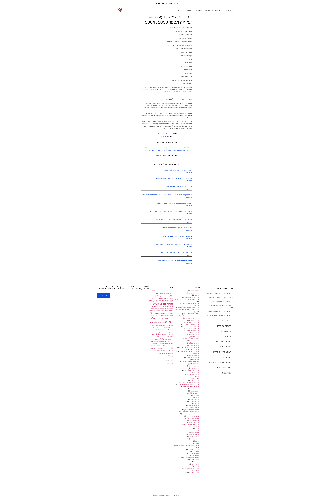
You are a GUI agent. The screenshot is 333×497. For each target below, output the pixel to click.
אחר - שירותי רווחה (169, 133)
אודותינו (189, 10)
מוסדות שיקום (195, 401)
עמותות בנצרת (164, 332)
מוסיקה (197, 403)
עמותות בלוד (160, 325)
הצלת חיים (195, 378)
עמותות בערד (163, 336)
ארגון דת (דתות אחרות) (192, 339)
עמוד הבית (229, 10)
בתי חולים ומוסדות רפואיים (191, 362)
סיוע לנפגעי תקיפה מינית (191, 424)
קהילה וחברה (195, 439)
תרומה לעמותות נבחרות (213, 10)
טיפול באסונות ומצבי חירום (191, 387)
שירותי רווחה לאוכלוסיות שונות (190, 458)
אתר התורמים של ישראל (166, 3)
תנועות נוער (195, 470)
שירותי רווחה (159, 133)
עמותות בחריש (169, 315)
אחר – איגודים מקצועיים (192, 297)
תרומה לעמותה (224, 346)
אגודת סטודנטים (194, 293)
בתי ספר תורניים (194, 366)
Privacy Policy (169, 363)
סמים (197, 428)
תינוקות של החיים (223, 326)
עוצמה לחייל (226, 320)
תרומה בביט (186, 121)
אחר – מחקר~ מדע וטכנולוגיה (190, 316)
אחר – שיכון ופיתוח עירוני (191, 326)
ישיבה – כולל (195, 393)
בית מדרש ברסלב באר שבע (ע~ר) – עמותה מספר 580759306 (174, 244)
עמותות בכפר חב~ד (159, 322)
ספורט (197, 430)
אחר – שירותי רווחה (193, 328)
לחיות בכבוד (226, 331)
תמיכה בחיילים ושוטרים (192, 468)
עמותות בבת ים (168, 306)
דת (198, 372)
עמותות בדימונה (169, 308)
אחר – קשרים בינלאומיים (191, 324)
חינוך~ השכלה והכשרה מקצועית (189, 385)
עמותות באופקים (160, 291)
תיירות (197, 466)
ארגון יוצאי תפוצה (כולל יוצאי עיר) (189, 347)
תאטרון (197, 462)
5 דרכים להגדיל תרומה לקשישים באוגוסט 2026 (220, 297)
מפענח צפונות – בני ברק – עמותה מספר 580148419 (177, 228)
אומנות (197, 295)
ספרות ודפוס (195, 433)
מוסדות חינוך (195, 399)
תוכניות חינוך (195, 464)
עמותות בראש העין (163, 343)
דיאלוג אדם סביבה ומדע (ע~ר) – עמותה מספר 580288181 (175, 261)
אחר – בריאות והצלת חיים (191, 303)
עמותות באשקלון (162, 296)
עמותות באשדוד (165, 136)
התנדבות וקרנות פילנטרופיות (190, 383)
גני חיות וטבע (195, 368)
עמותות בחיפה (158, 313)
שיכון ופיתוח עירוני (193, 453)
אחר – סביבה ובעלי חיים (191, 318)
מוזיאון (197, 397)
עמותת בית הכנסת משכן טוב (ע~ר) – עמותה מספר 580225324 (174, 203)
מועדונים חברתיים (193, 405)
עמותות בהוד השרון (159, 308)
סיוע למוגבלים (194, 420)
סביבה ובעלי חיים (193, 418)
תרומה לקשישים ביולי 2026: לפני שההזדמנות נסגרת (219, 315)
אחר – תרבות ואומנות (192, 330)
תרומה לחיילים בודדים (222, 352)
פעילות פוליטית (194, 437)
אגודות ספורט (195, 291)
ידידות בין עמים (194, 389)
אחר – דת (196, 305)
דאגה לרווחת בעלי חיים (192, 370)
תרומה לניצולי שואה (223, 341)
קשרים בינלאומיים (193, 449)
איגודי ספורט (195, 332)
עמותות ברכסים (164, 348)
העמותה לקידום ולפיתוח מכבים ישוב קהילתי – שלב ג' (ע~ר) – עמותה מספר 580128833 (167, 195)
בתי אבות (196, 360)
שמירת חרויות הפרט (193, 460)
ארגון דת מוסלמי (194, 343)
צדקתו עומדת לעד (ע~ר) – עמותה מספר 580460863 (177, 236)
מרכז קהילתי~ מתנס (193, 416)
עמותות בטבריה (160, 315)
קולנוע (197, 441)
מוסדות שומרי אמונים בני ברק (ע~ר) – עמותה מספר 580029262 (173, 178)
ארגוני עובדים (195, 353)
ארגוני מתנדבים (194, 349)
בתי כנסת (196, 364)
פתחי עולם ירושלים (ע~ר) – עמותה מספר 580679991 (176, 252)
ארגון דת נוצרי (195, 345)
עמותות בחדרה (159, 310)
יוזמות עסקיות (195, 391)
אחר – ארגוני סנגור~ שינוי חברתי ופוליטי (187, 299)
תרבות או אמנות (194, 472)
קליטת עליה (195, 443)
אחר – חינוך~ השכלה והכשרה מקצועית (187, 310)
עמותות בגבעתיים (157, 306)
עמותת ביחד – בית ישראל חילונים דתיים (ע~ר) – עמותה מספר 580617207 (171, 211)
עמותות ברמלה (155, 348)
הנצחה (197, 376)
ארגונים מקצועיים (194, 355)
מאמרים (199, 10)
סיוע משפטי (195, 426)
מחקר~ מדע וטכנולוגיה (192, 410)
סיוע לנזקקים (195, 422)
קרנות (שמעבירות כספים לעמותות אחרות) (186, 445)
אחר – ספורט (195, 320)
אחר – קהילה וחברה (193, 322)
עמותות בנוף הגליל (160, 329)
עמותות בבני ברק (162, 304)
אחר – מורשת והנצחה (192, 314)
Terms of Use (169, 360)
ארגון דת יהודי (195, 341)
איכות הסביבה (194, 337)
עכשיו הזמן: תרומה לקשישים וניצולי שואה (222, 301)
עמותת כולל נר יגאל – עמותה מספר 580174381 (178, 170)
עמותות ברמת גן (165, 350)
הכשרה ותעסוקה (194, 374)
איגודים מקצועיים (194, 335)
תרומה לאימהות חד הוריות (220, 362)
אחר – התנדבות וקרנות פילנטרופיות (188, 307)
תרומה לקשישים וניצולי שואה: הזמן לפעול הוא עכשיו (219, 293)
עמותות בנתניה (163, 334)
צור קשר (180, 10)
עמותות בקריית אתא (164, 341)
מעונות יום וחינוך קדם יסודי (191, 414)
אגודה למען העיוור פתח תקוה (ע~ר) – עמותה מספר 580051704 (173, 219)
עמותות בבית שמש (159, 301)
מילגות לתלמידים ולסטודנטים (190, 412)
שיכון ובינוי (196, 451)
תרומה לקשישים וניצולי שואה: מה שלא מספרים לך (220, 311)
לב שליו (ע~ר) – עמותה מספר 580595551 (179, 186)
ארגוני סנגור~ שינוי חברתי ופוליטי (189, 351)
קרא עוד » (189, 172)
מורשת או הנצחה (194, 408)
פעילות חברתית (194, 435)
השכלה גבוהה (195, 380)
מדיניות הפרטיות (224, 367)
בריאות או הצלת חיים (192, 357)
